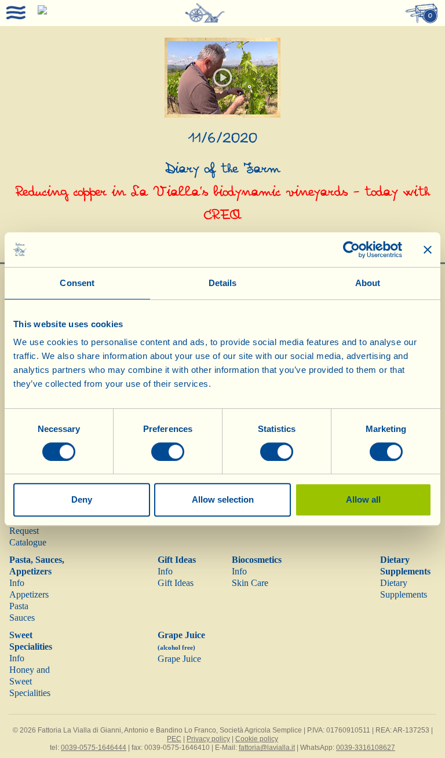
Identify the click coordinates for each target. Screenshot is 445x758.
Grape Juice (179, 659)
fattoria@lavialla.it (267, 748)
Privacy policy (208, 739)
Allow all (363, 499)
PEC (174, 739)
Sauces (22, 617)
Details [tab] (223, 283)
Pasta (18, 606)
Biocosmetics (257, 560)
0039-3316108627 (365, 748)
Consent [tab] (77, 283)
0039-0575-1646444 (93, 748)
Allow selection (223, 499)
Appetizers (29, 594)
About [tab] (368, 283)
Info (16, 583)
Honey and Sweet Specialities (29, 681)
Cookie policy (256, 739)
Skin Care (250, 583)
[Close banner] (428, 250)
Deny (81, 499)
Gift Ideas (177, 560)
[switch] (167, 451)
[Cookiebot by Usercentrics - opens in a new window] (351, 249)
